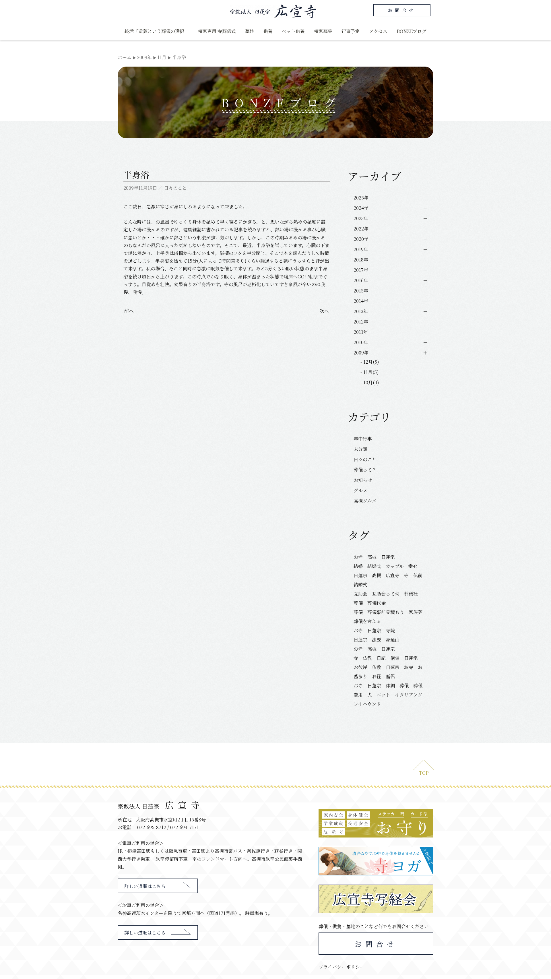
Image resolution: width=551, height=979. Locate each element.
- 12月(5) (369, 361)
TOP (424, 772)
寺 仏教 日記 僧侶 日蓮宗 (386, 658)
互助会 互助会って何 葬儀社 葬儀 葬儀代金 (388, 598)
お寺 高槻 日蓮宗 (376, 557)
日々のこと (175, 188)
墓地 (249, 31)
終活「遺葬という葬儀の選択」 (157, 31)
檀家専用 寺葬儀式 (217, 31)
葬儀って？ (365, 469)
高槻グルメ (365, 500)
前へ (129, 310)
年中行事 (363, 438)
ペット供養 (293, 31)
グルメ (360, 490)
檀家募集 (323, 31)
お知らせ (363, 480)
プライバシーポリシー (341, 967)
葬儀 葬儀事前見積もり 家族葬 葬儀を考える (390, 617)
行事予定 (351, 31)
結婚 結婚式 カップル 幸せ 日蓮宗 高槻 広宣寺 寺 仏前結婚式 (388, 575)
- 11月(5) (369, 372)
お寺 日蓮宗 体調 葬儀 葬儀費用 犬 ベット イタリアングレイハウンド (388, 694)
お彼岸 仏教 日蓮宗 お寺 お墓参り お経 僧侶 (388, 672)
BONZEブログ (411, 31)
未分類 (360, 449)
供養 (268, 31)
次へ (324, 310)
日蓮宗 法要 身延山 (376, 639)
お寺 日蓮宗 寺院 (374, 630)
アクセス (378, 31)
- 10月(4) (369, 382)
